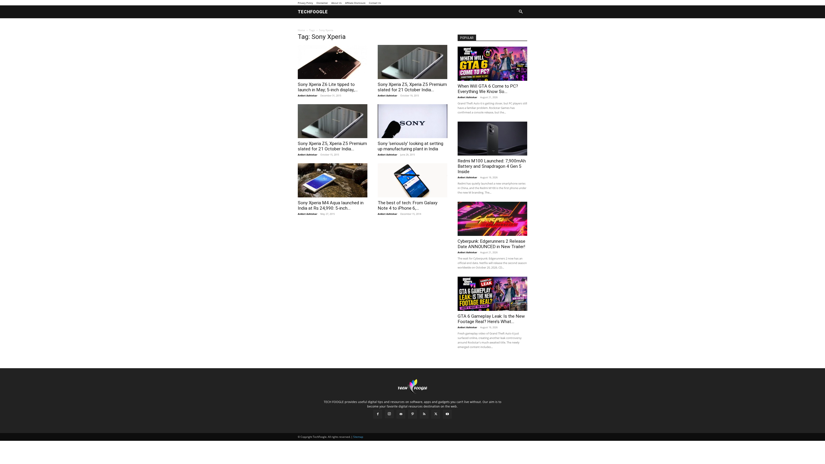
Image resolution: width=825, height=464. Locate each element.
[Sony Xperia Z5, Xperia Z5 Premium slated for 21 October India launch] (412, 62)
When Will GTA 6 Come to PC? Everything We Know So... (488, 89)
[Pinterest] (412, 414)
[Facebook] (377, 414)
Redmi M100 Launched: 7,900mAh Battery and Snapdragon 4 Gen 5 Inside (492, 166)
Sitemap (358, 437)
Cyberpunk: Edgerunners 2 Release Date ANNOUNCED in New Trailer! (491, 244)
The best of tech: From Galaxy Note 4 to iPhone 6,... (407, 205)
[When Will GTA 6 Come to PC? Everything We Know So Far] (492, 64)
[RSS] (424, 414)
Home (301, 30)
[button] (520, 11)
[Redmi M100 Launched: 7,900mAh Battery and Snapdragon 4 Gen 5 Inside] (492, 139)
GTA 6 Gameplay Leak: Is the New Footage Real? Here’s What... (491, 319)
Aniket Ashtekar (307, 95)
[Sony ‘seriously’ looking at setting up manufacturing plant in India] (412, 121)
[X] (435, 414)
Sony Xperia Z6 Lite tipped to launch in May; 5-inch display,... (328, 87)
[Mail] (401, 414)
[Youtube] (447, 414)
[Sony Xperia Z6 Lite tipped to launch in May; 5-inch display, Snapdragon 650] (332, 62)
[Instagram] (389, 414)
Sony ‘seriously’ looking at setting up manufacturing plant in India (410, 146)
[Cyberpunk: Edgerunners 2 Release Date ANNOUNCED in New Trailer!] (492, 219)
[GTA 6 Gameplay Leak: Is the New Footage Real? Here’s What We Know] (492, 294)
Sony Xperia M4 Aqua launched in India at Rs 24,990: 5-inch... (331, 205)
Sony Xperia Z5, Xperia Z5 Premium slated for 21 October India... (412, 87)
